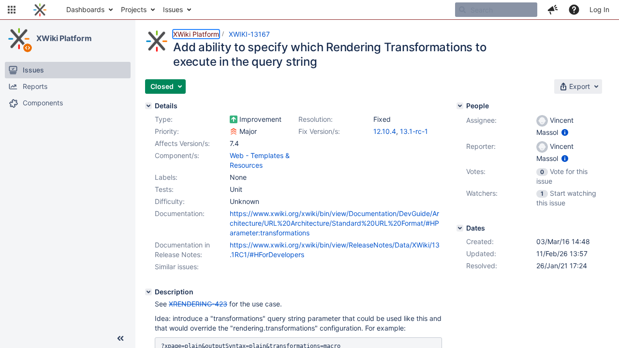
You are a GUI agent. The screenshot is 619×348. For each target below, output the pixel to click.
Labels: (166, 177)
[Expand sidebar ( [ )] (120, 338)
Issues (173, 9)
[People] (460, 105)
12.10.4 (384, 131)
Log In (599, 9)
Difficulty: (170, 201)
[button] (11, 9)
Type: (164, 119)
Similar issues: (177, 266)
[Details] (148, 105)
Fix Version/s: (319, 131)
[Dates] (460, 228)
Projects (134, 9)
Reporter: (481, 146)
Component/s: (177, 155)
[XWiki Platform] (18, 38)
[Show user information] (565, 132)
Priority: (167, 131)
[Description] (148, 292)
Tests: (164, 189)
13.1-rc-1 (414, 131)
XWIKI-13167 (249, 34)
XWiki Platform (64, 38)
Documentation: (180, 213)
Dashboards (85, 9)
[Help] (574, 9)
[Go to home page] (40, 9)
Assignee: (481, 120)
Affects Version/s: (182, 143)
